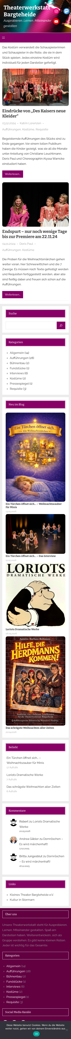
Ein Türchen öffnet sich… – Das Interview (31, 556)
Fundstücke (18, 368)
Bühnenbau (17, 363)
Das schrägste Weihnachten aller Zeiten (30, 727)
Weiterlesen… (13, 174)
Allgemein (17, 352)
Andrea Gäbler (29, 839)
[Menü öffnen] (3, 37)
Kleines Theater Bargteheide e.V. (32, 894)
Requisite (42, 129)
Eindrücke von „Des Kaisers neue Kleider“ (34, 114)
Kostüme (28, 129)
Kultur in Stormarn (22, 899)
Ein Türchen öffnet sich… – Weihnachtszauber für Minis (34, 505)
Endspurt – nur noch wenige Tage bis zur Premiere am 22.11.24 (34, 234)
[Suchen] (61, 325)
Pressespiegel (19, 383)
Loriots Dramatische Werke (22, 629)
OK (36, 1033)
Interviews (17, 373)
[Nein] (66, 1030)
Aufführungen (11, 129)
